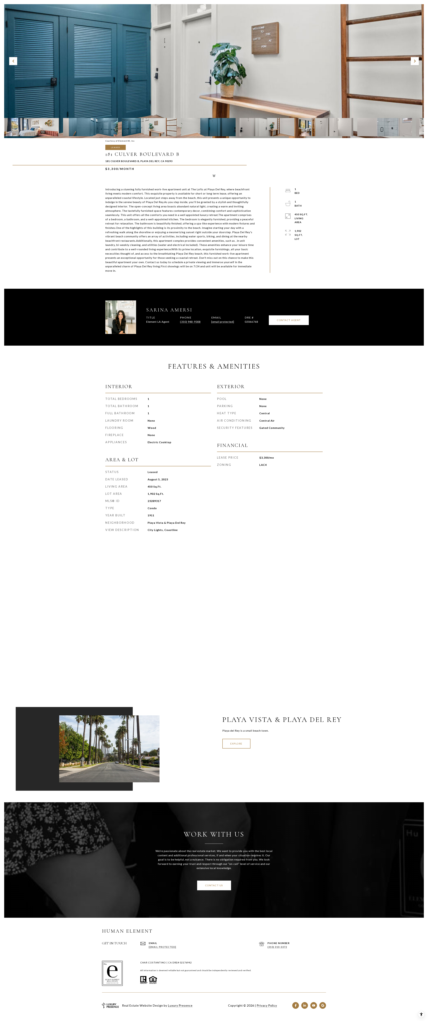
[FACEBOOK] (295, 1005)
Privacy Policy (267, 1005)
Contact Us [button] (214, 885)
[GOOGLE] (322, 1005)
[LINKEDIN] (304, 1005)
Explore (236, 743)
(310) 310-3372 (277, 947)
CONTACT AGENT (289, 320)
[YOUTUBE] (313, 1005)
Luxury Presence (180, 1005)
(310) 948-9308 (190, 321)
